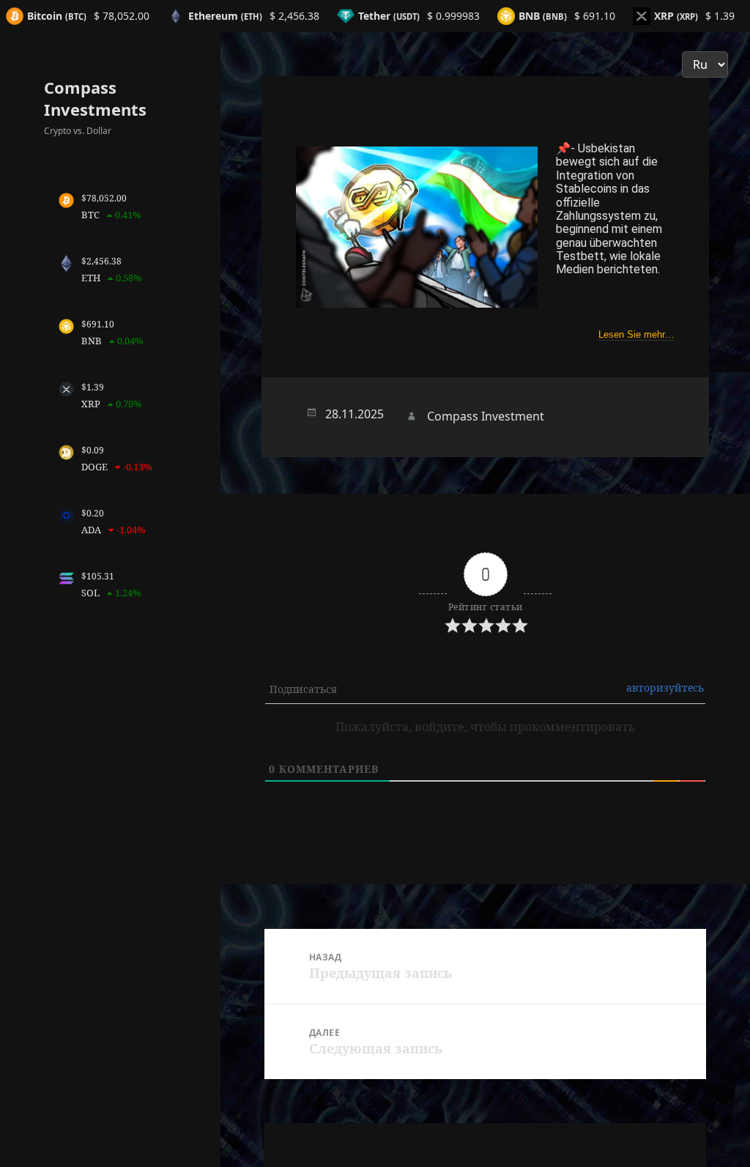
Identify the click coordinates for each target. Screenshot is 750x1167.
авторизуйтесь (665, 687)
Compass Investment (485, 416)
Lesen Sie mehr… (636, 334)
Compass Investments (95, 98)
